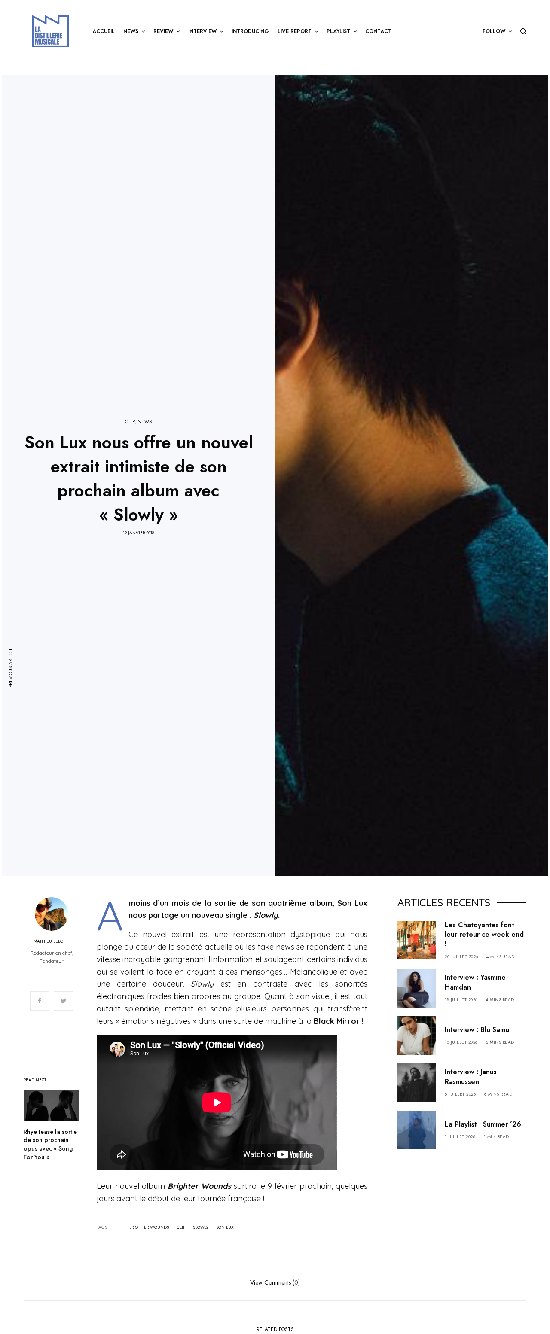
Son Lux (225, 1227)
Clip (181, 1227)
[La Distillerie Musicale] (50, 31)
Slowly (200, 1227)
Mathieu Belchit (52, 941)
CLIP (130, 421)
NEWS (145, 421)
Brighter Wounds (149, 1227)
